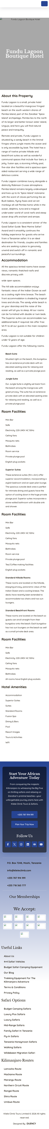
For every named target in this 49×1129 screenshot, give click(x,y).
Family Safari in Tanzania (18, 1030)
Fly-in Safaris (11, 1036)
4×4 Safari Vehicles (14, 961)
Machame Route (13, 1074)
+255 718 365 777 (16, 885)
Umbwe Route (12, 1101)
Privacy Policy (11, 992)
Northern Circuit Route (16, 1085)
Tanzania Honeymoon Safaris (20, 1041)
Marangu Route (12, 1079)
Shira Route (10, 1096)
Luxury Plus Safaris (14, 1014)
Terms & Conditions (15, 987)
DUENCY (31, 1123)
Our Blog (9, 972)
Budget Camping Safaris (17, 1008)
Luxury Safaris (12, 1019)
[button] (44, 3)
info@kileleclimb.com (19, 870)
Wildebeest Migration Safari (19, 1052)
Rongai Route (11, 1090)
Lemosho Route (12, 1068)
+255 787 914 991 (25, 814)
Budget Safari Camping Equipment (23, 967)
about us (9, 956)
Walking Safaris (13, 1047)
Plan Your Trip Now (24, 824)
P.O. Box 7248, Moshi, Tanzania (24, 862)
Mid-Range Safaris (14, 1025)
